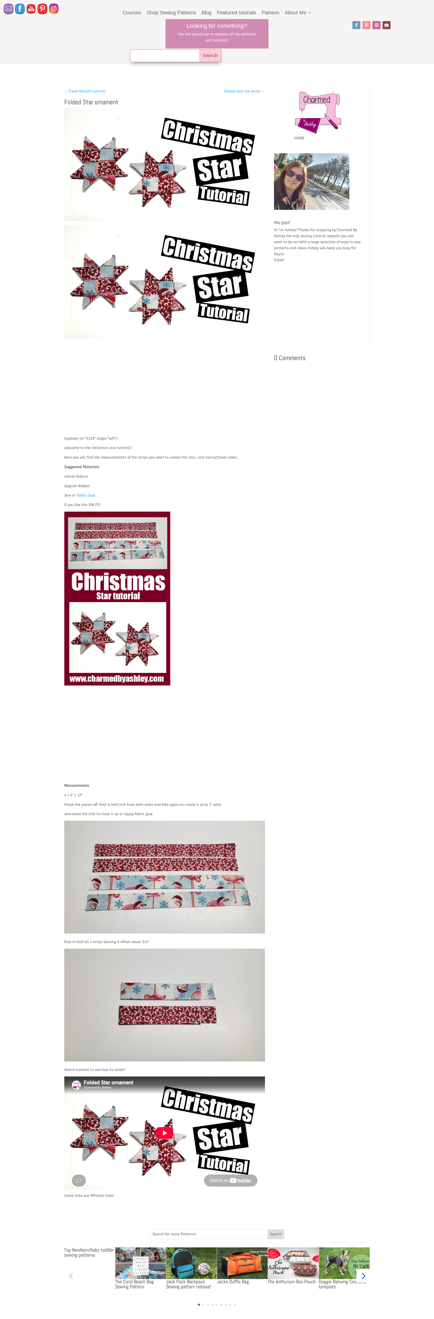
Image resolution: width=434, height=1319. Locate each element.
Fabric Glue (86, 495)
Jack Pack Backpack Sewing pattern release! (188, 1284)
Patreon (270, 13)
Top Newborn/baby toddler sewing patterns (89, 1252)
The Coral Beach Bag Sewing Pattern (134, 1284)
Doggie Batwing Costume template (342, 1284)
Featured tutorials (236, 13)
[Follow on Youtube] (387, 25)
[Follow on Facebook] (356, 25)
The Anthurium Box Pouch (292, 1281)
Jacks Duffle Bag (233, 1281)
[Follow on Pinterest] (366, 25)
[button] (363, 1275)
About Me (295, 13)
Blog (206, 13)
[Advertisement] (164, 391)
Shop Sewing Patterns (171, 13)
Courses (132, 13)
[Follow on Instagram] (376, 25)
